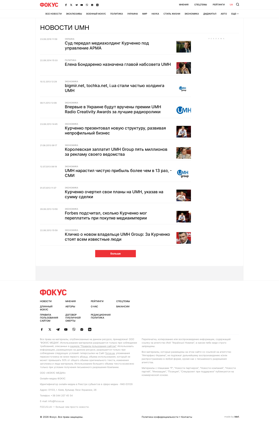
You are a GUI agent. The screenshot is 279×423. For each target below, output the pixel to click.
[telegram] (57, 329)
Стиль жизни (171, 13)
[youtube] (65, 329)
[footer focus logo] (53, 292)
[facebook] (42, 329)
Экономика (192, 13)
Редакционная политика (101, 316)
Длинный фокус (46, 308)
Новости (46, 301)
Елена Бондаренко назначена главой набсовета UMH (118, 64)
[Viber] (87, 5)
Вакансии (122, 306)
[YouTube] (81, 5)
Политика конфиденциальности (160, 416)
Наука (155, 13)
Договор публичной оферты (73, 317)
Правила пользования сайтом (49, 317)
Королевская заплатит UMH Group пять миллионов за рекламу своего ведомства (116, 152)
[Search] (237, 4)
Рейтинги (219, 4)
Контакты (186, 416)
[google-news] (81, 329)
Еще (233, 13)
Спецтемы (200, 4)
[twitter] (49, 329)
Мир (144, 13)
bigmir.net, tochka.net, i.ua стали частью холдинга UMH (114, 88)
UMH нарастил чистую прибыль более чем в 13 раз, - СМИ (118, 173)
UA (231, 4)
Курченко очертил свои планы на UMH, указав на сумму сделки (114, 194)
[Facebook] (66, 5)
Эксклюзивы (74, 13)
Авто (224, 13)
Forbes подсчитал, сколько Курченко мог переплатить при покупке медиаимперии (106, 215)
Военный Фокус (96, 13)
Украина (132, 13)
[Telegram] (76, 5)
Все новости (53, 13)
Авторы (70, 306)
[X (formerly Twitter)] (71, 5)
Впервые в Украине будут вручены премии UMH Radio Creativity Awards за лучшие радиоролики (113, 109)
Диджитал (209, 13)
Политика (116, 13)
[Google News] (92, 5)
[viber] (73, 329)
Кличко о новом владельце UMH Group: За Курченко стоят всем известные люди (117, 237)
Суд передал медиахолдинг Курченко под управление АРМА (107, 45)
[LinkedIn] (97, 5)
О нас (94, 306)
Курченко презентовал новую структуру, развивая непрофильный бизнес (115, 130)
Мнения (183, 4)
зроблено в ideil (232, 417)
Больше (115, 253)
